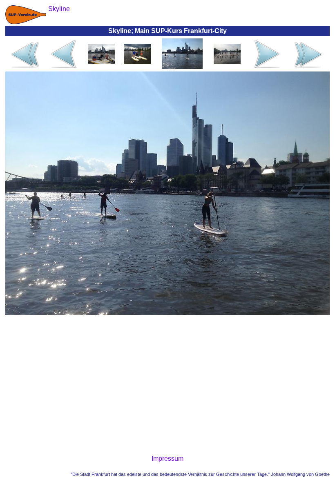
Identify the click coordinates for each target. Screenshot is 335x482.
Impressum (167, 458)
